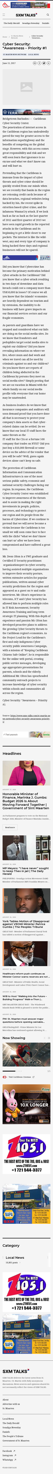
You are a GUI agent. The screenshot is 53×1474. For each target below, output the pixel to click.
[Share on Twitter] (44, 63)
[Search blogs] (47, 14)
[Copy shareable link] (35, 63)
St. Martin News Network (17, 37)
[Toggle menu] (4, 15)
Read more (11, 827)
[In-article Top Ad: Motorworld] (26, 112)
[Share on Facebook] (39, 63)
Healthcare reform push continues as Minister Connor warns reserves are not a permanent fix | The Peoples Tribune (26, 975)
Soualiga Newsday (31, 23)
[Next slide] (48, 1038)
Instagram (8, 1455)
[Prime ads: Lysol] (26, 1104)
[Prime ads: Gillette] (26, 1154)
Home (5, 37)
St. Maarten (8, 1408)
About (5, 1399)
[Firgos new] (26, 1204)
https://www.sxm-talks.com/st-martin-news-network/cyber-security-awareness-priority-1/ (26, 718)
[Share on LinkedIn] (48, 63)
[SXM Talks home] (26, 15)
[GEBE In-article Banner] (26, 257)
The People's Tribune (13, 1436)
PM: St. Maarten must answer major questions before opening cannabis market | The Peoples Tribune (23, 1020)
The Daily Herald (12, 23)
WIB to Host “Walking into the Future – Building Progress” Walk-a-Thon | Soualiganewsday (25, 998)
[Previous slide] (44, 1038)
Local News (33, 54)
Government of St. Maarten (16, 1440)
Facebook (7, 1451)
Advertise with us (11, 1404)
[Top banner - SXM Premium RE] (26, 5)
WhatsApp (8, 1459)
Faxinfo (45, 23)
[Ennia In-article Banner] (26, 735)
